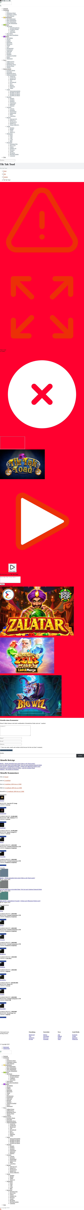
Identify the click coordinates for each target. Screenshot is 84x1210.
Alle (59, 1035)
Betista (2, 842)
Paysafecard (13, 82)
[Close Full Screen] (42, 435)
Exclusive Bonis (11, 70)
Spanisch (12, 101)
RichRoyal (3, 954)
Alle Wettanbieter (11, 19)
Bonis (7, 25)
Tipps (59, 1039)
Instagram (74, 1037)
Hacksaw (12, 150)
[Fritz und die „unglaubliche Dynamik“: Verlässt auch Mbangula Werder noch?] (4, 899)
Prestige (2, 800)
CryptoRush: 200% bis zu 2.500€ (12, 784)
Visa (11, 80)
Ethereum (12, 86)
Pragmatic (45, 1039)
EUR (11, 135)
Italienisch (12, 104)
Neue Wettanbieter (11, 22)
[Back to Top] (0, 1209)
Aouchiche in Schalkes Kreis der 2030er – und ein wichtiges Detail (17, 768)
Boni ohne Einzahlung (12, 35)
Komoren (12, 110)
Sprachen (9, 97)
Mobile (12, 129)
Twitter (74, 1036)
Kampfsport (10, 50)
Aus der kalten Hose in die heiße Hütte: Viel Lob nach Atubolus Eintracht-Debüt (21, 765)
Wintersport (10, 58)
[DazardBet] (2, 1007)
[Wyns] (2, 909)
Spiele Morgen (10, 16)
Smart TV (12, 132)
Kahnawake (13, 113)
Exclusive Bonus (14, 29)
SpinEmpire (3, 813)
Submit (2, 584)
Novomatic (46, 1036)
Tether (11, 88)
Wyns (1, 911)
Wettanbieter (8, 17)
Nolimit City (13, 148)
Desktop (12, 128)
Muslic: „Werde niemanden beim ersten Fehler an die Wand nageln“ (17, 763)
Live (8, 11)
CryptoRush (7, 780)
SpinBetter (2, 828)
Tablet (11, 130)
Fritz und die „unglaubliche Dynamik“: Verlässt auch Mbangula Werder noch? (20, 766)
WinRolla (2, 967)
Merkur (45, 1035)
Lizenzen (9, 107)
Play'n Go (45, 1037)
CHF (11, 138)
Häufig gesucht (7, 69)
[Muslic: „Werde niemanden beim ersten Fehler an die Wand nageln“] (4, 876)
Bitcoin (12, 85)
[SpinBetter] (2, 826)
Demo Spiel (3, 636)
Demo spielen (12, 571)
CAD (11, 139)
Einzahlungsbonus (14, 27)
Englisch (12, 100)
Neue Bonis (10, 33)
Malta (11, 114)
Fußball (8, 41)
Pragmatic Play (14, 144)
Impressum (6, 1047)
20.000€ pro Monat (15, 95)
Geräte (8, 126)
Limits (8, 89)
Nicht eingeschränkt (15, 91)
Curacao (12, 108)
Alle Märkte (10, 38)
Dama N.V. (13, 120)
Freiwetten (12, 32)
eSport (59, 1037)
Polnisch (12, 105)
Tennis (8, 45)
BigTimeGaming (14, 154)
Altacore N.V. (13, 119)
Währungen (10, 133)
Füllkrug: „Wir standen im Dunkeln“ (9, 769)
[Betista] (2, 841)
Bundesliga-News (11, 64)
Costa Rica (13, 116)
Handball (9, 54)
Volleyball (9, 51)
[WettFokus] (6, 4)
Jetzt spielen (3, 807)
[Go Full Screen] (42, 348)
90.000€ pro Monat (15, 92)
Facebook (74, 1035)
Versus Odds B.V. (14, 125)
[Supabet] (2, 993)
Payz (11, 83)
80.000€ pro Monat (15, 94)
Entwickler (9, 142)
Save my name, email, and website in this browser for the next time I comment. (22, 747)
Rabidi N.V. (13, 123)
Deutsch (12, 98)
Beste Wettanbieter (11, 20)
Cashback (12, 30)
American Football (11, 55)
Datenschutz (6, 1048)
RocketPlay (3, 980)
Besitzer (9, 117)
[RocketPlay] (2, 978)
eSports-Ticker (10, 66)
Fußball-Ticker (10, 61)
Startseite (5, 8)
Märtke (7, 36)
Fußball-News (10, 63)
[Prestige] (2, 799)
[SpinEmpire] (2, 812)
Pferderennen (10, 48)
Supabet (2, 994)
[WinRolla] (2, 965)
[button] (22, 464)
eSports (8, 39)
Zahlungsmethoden (11, 75)
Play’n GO (13, 145)
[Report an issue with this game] (42, 265)
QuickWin (2, 856)
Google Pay (13, 77)
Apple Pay (12, 76)
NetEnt (12, 147)
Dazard (6, 777)
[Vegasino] (2, 938)
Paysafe (31, 1039)
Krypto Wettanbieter (12, 23)
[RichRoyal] (2, 952)
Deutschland (13, 111)
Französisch (13, 103)
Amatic (12, 151)
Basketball (9, 42)
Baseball (9, 52)
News (4, 60)
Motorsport (9, 44)
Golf (8, 47)
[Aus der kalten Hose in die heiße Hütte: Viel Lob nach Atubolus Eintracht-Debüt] (4, 888)
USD (11, 136)
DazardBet (3, 1009)
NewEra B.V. (13, 122)
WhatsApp (75, 1039)
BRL (11, 141)
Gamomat (12, 156)
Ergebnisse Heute (11, 13)
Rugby (8, 57)
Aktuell (8, 67)
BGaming (12, 153)
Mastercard (13, 79)
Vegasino (2, 939)
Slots (4, 157)
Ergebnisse (6, 10)
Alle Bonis (9, 26)
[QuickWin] (2, 855)
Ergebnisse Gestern (12, 14)
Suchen (2, 753)
